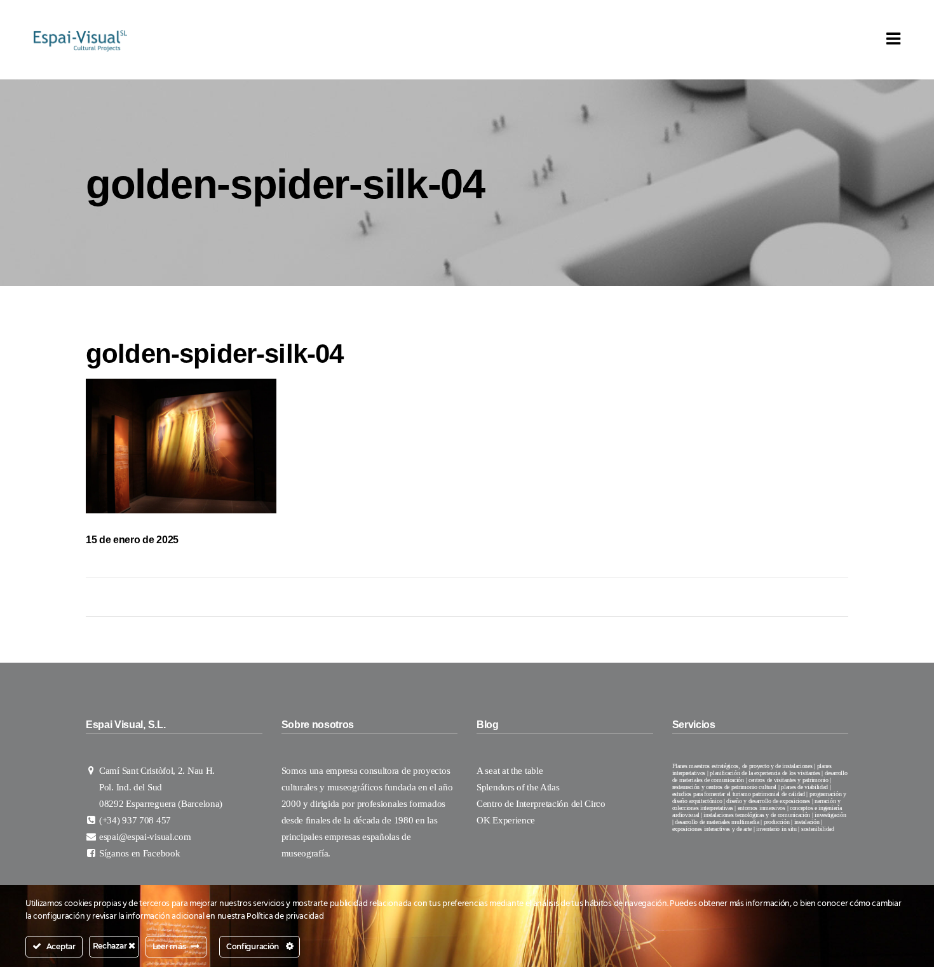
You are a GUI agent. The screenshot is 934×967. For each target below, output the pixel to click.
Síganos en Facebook (139, 853)
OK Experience (507, 820)
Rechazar (110, 945)
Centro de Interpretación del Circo (542, 804)
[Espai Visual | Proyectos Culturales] (80, 40)
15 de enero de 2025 (132, 539)
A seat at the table (510, 771)
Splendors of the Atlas (518, 787)
